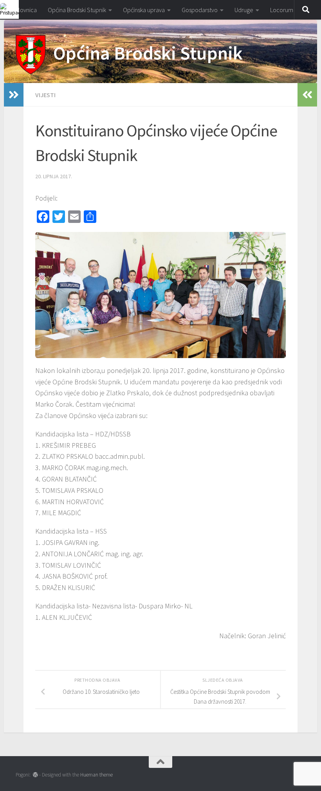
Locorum (281, 10)
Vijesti (45, 95)
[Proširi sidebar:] (13, 95)
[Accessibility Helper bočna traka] (9, 9)
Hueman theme (96, 774)
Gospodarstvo (200, 10)
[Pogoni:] (35, 774)
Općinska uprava (144, 10)
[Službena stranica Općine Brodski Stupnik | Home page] (30, 54)
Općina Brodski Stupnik (77, 10)
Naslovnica (23, 10)
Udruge (243, 10)
